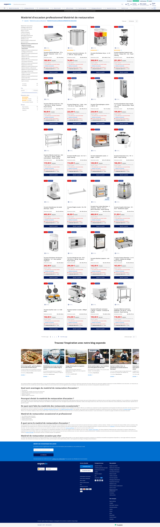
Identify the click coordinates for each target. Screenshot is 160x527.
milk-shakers (95, 429)
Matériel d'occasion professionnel (29, 43)
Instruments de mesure (26, 29)
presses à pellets (127, 409)
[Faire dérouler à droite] (124, 10)
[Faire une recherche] (122, 4)
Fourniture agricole (25, 34)
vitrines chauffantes (70, 428)
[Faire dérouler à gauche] (35, 10)
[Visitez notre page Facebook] (97, 480)
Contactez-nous (86, 466)
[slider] (21, 92)
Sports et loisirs (24, 42)
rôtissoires (112, 426)
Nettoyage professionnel (27, 35)
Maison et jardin (25, 30)
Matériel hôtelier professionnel (28, 40)
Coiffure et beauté (25, 32)
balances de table (30, 432)
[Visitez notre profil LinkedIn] (100, 480)
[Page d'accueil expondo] (22, 20)
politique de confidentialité (58, 459)
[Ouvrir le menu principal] (4, 8)
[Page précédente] (50, 337)
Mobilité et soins (25, 38)
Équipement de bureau (26, 37)
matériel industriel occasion (67, 409)
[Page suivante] (58, 336)
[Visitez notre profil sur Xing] (102, 480)
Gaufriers (91, 429)
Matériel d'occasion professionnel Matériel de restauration (28, 47)
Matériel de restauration (26, 26)
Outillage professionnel (26, 27)
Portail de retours (86, 470)
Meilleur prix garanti (49, 65)
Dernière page (63, 336)
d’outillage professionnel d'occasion (51, 409)
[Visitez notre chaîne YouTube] (95, 480)
